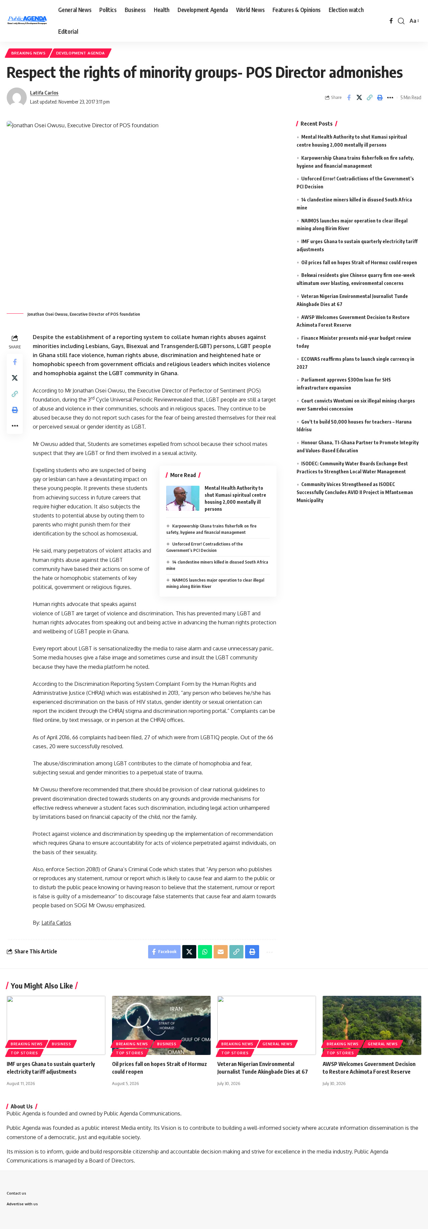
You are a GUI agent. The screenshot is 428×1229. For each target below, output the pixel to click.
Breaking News (28, 52)
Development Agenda (80, 52)
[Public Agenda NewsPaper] (27, 21)
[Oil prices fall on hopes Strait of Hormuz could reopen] (161, 1025)
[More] (390, 97)
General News (277, 1044)
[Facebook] (391, 20)
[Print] (380, 97)
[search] (401, 21)
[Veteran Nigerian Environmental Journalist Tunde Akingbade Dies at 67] (266, 1025)
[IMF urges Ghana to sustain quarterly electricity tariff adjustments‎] (56, 1025)
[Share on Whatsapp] (205, 951)
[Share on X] (359, 97)
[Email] (221, 951)
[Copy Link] (369, 97)
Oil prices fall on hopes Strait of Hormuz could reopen (359, 262)
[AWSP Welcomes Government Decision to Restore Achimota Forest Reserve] (372, 1025)
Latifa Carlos (44, 93)
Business (61, 1044)
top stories (24, 1053)
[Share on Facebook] (348, 97)
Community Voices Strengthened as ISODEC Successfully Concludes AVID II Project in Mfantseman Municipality (355, 492)
